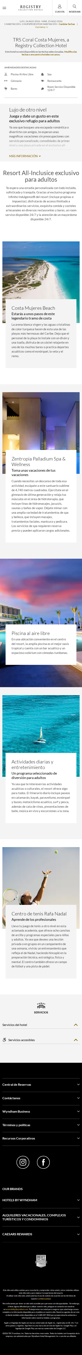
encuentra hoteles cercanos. (45, 54)
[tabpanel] (41, 308)
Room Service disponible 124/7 (61, 88)
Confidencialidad (44, 1299)
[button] (41, 1200)
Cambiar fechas (67, 24)
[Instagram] (23, 1163)
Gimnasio (16, 80)
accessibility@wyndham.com (17, 1309)
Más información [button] (23, 156)
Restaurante (54, 80)
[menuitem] (4, 8)
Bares (14, 88)
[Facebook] (43, 1163)
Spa (49, 74)
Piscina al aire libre (22, 74)
